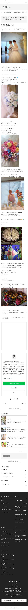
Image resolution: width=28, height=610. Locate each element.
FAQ (14, 392)
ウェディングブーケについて (20, 532)
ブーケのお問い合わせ (14, 383)
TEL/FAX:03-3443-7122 (14, 590)
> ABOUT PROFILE (7, 378)
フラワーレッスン (5, 484)
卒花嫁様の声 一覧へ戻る (13, 408)
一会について (4, 503)
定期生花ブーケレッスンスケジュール (20, 507)
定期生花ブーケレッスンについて (20, 536)
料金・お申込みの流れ (6, 509)
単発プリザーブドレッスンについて (20, 540)
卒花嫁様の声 (4, 469)
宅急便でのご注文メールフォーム (7, 559)
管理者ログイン (23, 451)
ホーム (2, 500)
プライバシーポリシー (6, 575)
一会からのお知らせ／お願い (7, 476)
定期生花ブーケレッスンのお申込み (7, 564)
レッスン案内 (14, 388)
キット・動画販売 (19, 519)
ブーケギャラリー (5, 506)
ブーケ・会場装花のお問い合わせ (7, 555)
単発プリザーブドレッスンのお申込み (7, 568)
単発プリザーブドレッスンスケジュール (20, 515)
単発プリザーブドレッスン (20, 511)
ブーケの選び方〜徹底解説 (7, 473)
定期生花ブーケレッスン (20, 503)
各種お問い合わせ (5, 572)
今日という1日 (4, 480)
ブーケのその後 (4, 512)
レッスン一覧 (18, 500)
